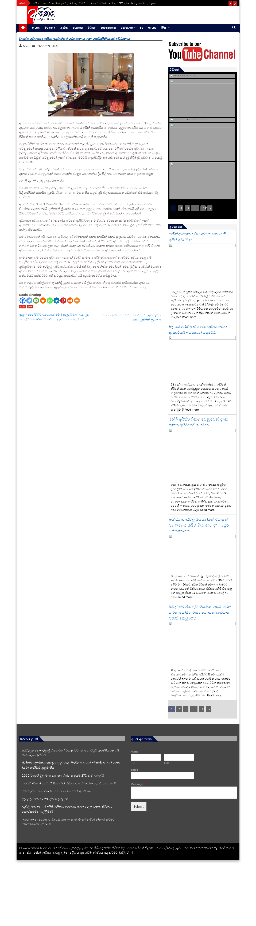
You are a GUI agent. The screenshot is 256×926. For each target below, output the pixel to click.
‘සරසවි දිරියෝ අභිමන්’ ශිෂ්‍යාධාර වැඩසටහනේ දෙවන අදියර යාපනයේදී (69, 783)
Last (166, 762)
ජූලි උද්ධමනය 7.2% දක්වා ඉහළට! (45, 799)
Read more (189, 317)
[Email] (36, 300)
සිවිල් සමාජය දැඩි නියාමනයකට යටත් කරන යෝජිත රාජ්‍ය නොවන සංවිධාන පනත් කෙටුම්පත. (200, 612)
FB (141, 27)
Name (136, 751)
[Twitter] (29, 300)
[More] (77, 300)
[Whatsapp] (50, 300)
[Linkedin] (56, 300)
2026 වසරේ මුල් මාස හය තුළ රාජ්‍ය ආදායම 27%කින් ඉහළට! (63, 775)
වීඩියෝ (92, 27)
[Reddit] (70, 300)
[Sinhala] (165, 28)
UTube (152, 27)
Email (135, 769)
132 (204, 208)
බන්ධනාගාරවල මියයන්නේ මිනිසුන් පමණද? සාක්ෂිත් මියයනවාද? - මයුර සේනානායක (199, 525)
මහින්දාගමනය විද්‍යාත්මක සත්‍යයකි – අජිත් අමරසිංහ (56, 791)
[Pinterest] (63, 300)
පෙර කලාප (127, 27)
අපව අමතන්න (108, 27)
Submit (138, 806)
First (133, 762)
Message (138, 784)
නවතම (36, 27)
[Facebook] (23, 300)
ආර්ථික (64, 27)
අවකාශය (78, 27)
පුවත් (30, 307)
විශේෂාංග (50, 27)
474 (203, 709)
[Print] (43, 300)
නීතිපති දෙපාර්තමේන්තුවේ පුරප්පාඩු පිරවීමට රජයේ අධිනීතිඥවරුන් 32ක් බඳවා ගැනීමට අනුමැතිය (94, 3)
